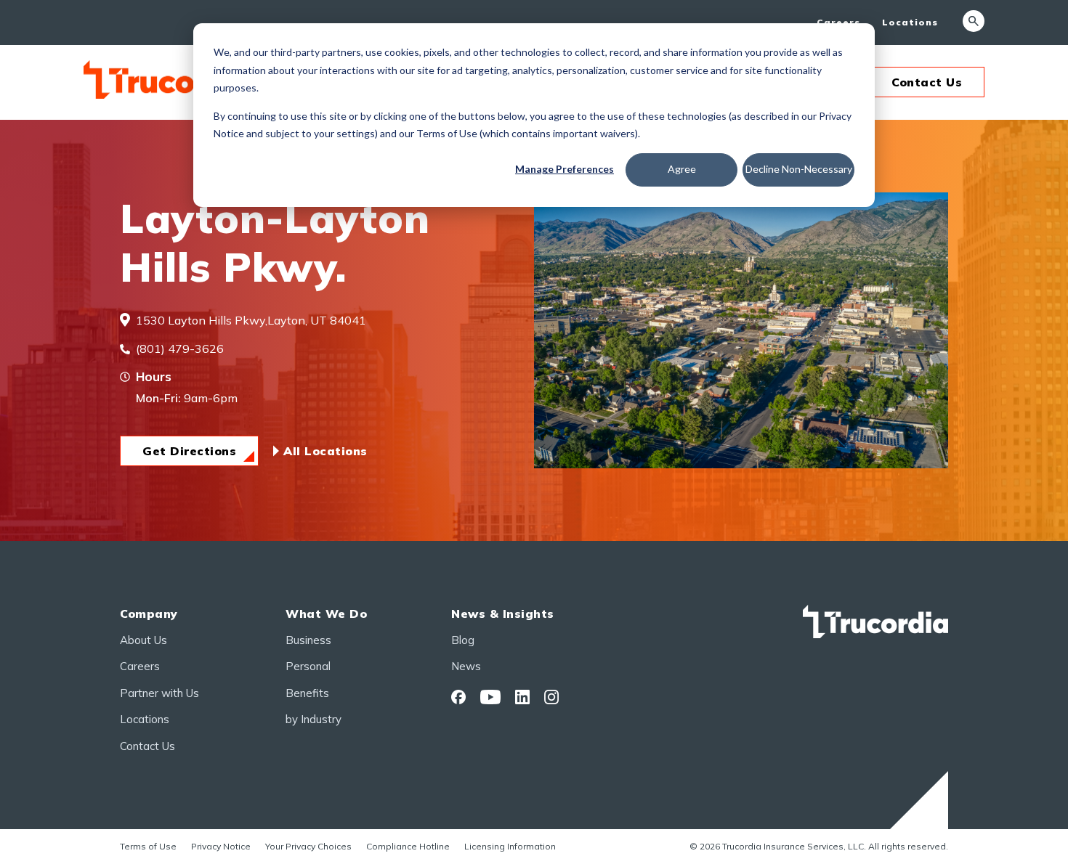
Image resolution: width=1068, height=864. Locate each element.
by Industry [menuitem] (313, 719)
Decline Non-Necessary (798, 169)
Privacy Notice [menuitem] (221, 846)
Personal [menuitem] (308, 666)
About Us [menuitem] (143, 640)
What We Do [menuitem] (326, 613)
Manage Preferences (564, 169)
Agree (682, 169)
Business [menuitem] (308, 640)
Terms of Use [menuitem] (148, 846)
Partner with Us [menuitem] (159, 693)
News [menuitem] (466, 666)
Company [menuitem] (149, 613)
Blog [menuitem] (462, 640)
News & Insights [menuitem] (502, 613)
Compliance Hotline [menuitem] (408, 846)
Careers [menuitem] (838, 22)
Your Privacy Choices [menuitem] (308, 846)
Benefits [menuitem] (307, 693)
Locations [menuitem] (910, 22)
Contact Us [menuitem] (147, 746)
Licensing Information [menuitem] (510, 846)
